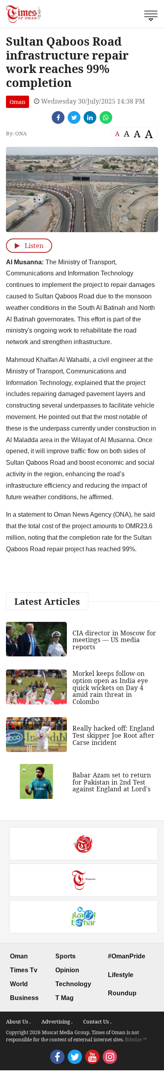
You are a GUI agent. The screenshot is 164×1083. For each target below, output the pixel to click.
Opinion (67, 970)
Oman (17, 102)
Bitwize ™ (136, 1039)
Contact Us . (97, 1021)
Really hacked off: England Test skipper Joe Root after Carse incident (113, 735)
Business (24, 998)
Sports (65, 956)
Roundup (122, 993)
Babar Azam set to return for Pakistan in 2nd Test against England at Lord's (111, 782)
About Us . (18, 1021)
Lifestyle (120, 974)
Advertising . (56, 1021)
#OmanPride (126, 956)
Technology (73, 984)
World (19, 984)
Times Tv (23, 970)
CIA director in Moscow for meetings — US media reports (114, 640)
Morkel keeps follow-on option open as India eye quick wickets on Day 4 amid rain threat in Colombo (110, 687)
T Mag (64, 998)
